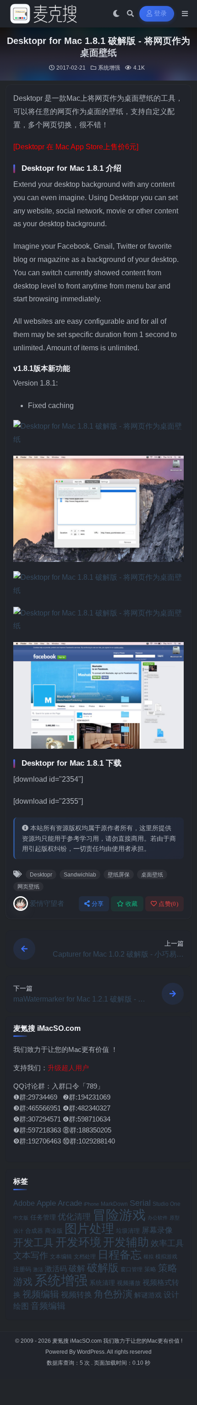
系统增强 (109, 68)
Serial (140, 1203)
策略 (150, 1269)
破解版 (103, 1268)
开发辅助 (126, 1242)
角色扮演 (113, 1294)
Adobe (24, 1203)
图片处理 (89, 1229)
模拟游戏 (166, 1256)
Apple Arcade (59, 1203)
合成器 (34, 1230)
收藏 (132, 903)
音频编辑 (48, 1306)
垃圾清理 (128, 1230)
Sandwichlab (80, 874)
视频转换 (76, 1294)
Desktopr (41, 874)
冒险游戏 (119, 1214)
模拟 (148, 1256)
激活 (38, 1269)
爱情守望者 (47, 903)
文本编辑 (61, 1256)
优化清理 (74, 1216)
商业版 (54, 1230)
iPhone (91, 1204)
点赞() (168, 903)
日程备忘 (120, 1255)
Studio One (167, 1204)
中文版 (20, 1217)
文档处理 (85, 1256)
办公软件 (158, 1217)
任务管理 (43, 1217)
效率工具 (167, 1243)
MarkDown (114, 1204)
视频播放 (129, 1283)
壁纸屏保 (119, 874)
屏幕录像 (157, 1230)
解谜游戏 (148, 1295)
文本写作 (30, 1255)
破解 (77, 1268)
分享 (98, 903)
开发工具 (33, 1242)
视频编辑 (40, 1294)
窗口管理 (131, 1269)
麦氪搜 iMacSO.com (77, 1341)
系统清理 (102, 1282)
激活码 (56, 1268)
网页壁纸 (28, 886)
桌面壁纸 (152, 874)
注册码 (22, 1269)
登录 (160, 13)
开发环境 (78, 1242)
